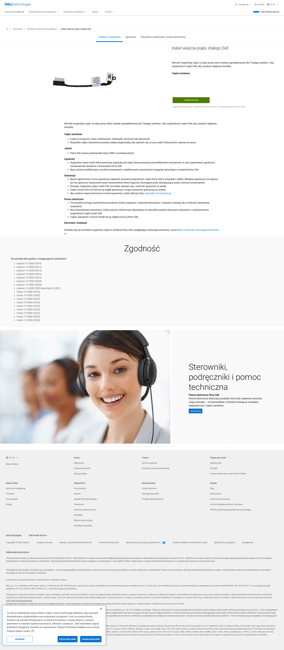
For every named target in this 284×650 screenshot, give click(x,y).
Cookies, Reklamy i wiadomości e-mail (189, 542)
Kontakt (213, 468)
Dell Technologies (14, 535)
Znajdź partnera (191, 100)
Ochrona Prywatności (109, 542)
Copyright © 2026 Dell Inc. (18, 542)
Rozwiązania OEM (150, 494)
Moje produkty (80, 473)
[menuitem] (43, 12)
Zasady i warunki (44, 542)
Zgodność (130, 37)
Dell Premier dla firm (270, 12)
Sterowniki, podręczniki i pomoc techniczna (163, 37)
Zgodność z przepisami (224, 542)
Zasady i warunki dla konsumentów (75, 542)
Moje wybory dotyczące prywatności (143, 542)
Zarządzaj (19, 639)
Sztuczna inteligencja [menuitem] (14, 12)
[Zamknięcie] (101, 608)
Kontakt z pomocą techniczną (155, 468)
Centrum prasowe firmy (85, 509)
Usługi (9, 504)
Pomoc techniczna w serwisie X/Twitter (228, 473)
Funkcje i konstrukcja (110, 37)
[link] (259, 4)
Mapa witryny (12, 464)
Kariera (77, 494)
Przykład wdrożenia (83, 525)
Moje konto (79, 463)
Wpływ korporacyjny (83, 520)
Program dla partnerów (152, 499)
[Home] (7, 29)
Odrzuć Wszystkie (67, 639)
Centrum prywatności (220, 499)
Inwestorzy (79, 504)
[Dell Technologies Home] (18, 4)
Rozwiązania (12, 499)
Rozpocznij (196, 411)
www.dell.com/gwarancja (158, 193)
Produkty (10, 494)
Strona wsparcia (149, 463)
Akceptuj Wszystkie (91, 639)
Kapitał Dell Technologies (85, 499)
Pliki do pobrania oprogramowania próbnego (230, 509)
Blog (212, 488)
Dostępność (247, 542)
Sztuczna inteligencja (15, 488)
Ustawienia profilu (82, 468)
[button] (243, 4)
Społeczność (216, 463)
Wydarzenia (215, 494)
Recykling (78, 515)
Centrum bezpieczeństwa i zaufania (226, 504)
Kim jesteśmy (80, 488)
